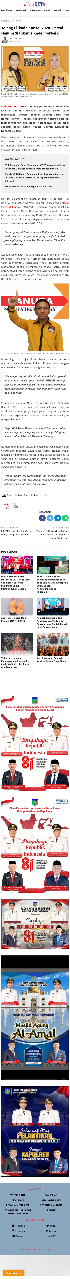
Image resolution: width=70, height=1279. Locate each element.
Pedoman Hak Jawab (51, 1205)
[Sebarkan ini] (42, 518)
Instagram (20, 1231)
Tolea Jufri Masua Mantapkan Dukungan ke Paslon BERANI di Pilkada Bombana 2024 (15, 663)
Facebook (20, 1225)
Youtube (20, 1236)
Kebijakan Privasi (51, 1200)
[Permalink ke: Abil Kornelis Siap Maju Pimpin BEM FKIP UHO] (17, 606)
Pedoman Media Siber (17, 1205)
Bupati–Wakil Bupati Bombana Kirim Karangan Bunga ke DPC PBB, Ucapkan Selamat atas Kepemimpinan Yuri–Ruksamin (34, 178)
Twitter (53, 1225)
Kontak (51, 1210)
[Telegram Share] (57, 518)
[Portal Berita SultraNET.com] (34, 4)
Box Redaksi (51, 1195)
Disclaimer (18, 1200)
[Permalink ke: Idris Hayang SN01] (4, 39)
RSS (53, 1236)
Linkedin (53, 1231)
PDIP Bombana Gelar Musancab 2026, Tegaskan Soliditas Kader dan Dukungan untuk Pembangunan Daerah (15, 582)
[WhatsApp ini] (65, 518)
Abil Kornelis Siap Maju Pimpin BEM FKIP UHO (28, 186)
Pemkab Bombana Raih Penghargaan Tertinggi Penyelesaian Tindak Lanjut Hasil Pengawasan (52, 622)
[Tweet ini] (50, 518)
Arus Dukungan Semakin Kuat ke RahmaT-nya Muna (51, 660)
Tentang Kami (17, 1195)
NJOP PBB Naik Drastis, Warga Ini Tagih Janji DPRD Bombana (16, 531)
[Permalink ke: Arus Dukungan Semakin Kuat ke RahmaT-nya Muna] (53, 644)
